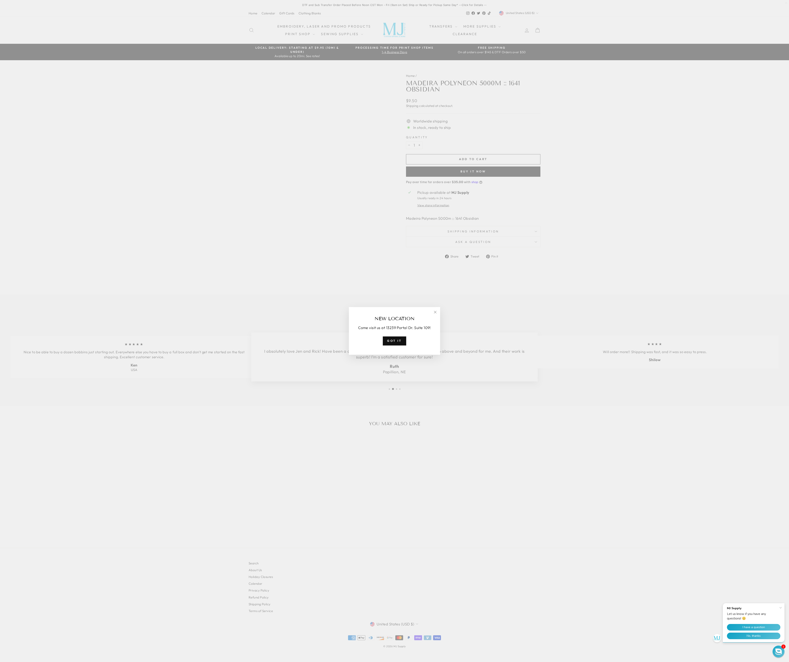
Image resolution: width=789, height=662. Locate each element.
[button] (778, 651)
